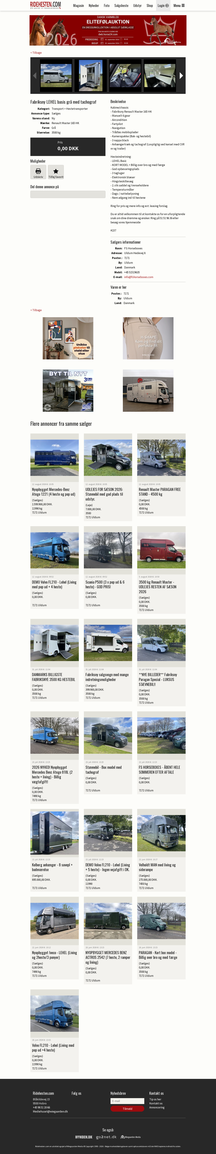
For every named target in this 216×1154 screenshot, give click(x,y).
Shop (150, 5)
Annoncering (157, 1107)
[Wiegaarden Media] (130, 1136)
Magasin (78, 5)
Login (161, 5)
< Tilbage (36, 53)
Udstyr (137, 5)
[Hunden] (83, 1136)
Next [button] (181, 75)
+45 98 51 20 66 (41, 1107)
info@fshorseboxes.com (138, 277)
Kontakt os (156, 1103)
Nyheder (94, 5)
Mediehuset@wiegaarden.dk (50, 1111)
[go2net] (106, 1136)
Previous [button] (34, 75)
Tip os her (155, 1099)
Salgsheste (121, 5)
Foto (107, 5)
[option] (56, 75)
